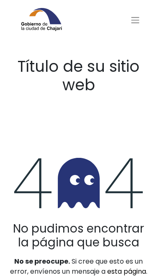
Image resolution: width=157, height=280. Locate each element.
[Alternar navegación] (135, 20)
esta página (126, 271)
